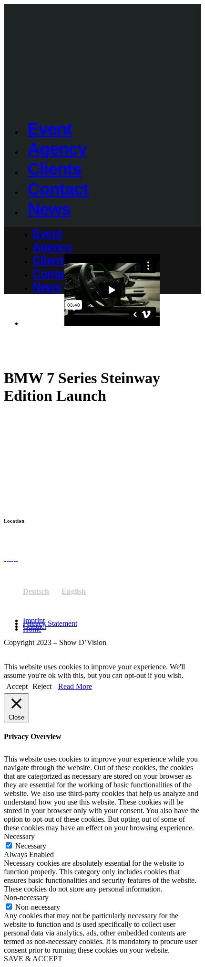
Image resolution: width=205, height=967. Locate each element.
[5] (17, 558)
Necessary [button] (19, 836)
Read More (75, 686)
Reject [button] (41, 686)
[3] (12, 558)
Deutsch (36, 591)
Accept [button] (17, 686)
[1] (5, 558)
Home (32, 629)
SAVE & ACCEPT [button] (33, 959)
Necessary (30, 846)
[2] (7, 558)
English (74, 591)
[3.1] (10, 558)
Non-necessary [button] (26, 897)
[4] (14, 558)
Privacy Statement (50, 623)
